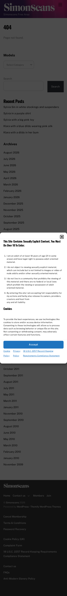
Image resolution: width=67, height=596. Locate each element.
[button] (62, 237)
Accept (33, 344)
